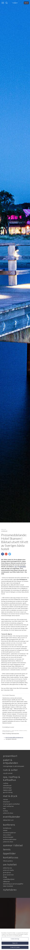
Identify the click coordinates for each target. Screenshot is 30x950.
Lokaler (5, 830)
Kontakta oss (7, 828)
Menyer (5, 799)
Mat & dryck (10, 795)
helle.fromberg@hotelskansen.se (14, 737)
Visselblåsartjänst (8, 879)
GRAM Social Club (8, 875)
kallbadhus (22, 567)
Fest (4, 808)
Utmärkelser (4, 530)
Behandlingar (7, 788)
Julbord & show (8, 813)
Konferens (9, 824)
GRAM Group (7, 872)
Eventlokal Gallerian (9, 832)
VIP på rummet (7, 773)
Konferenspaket (8, 837)
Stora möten (7, 835)
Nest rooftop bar (8, 806)
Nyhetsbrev (10, 889)
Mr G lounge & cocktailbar (11, 804)
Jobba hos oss (7, 868)
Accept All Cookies (15, 947)
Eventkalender (11, 816)
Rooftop (5, 783)
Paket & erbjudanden (10, 761)
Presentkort (10, 755)
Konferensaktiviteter (9, 839)
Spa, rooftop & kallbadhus (11, 778)
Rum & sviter (10, 769)
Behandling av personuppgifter (13, 884)
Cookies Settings (15, 939)
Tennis (7, 849)
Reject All (15, 943)
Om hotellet (10, 864)
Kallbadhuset (7, 785)
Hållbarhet (6, 881)
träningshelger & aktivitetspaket (13, 766)
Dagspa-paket (7, 790)
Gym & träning (7, 792)
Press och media (8, 870)
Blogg (5, 877)
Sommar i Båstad (13, 845)
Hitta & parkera (8, 861)
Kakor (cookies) (8, 886)
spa (16, 567)
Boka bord (6, 802)
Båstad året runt (8, 820)
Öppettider (9, 853)
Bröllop (5, 811)
